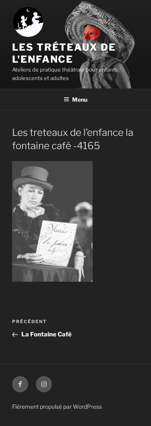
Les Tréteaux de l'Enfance (64, 53)
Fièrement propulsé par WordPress (57, 406)
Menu (79, 99)
